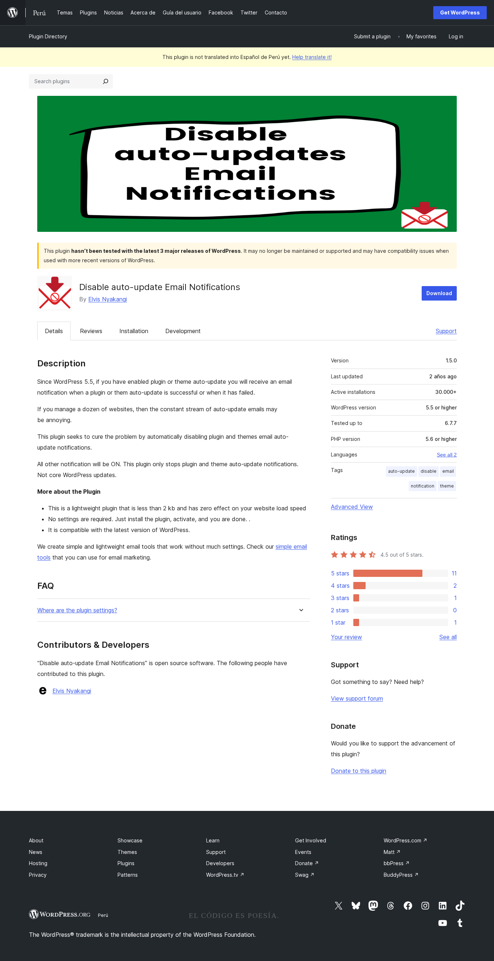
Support (446, 331)
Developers (220, 863)
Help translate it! (312, 57)
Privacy (38, 875)
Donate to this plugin (358, 770)
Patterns (128, 875)
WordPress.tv (225, 875)
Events (303, 852)
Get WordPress (460, 12)
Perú (103, 915)
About (36, 840)
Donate (307, 863)
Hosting (38, 863)
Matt (392, 852)
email (448, 471)
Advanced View (352, 506)
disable (428, 471)
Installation (133, 331)
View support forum (357, 698)
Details (54, 331)
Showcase (130, 840)
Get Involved (310, 840)
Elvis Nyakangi (107, 299)
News (35, 852)
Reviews (91, 331)
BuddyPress (401, 875)
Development (183, 331)
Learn (213, 840)
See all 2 (447, 455)
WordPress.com (405, 840)
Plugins (126, 863)
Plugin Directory (48, 36)
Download (439, 293)
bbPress (397, 863)
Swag (305, 875)
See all (448, 637)
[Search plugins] (105, 81)
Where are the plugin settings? (77, 610)
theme (447, 486)
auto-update (401, 471)
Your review (346, 637)
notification (422, 486)
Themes (127, 852)
